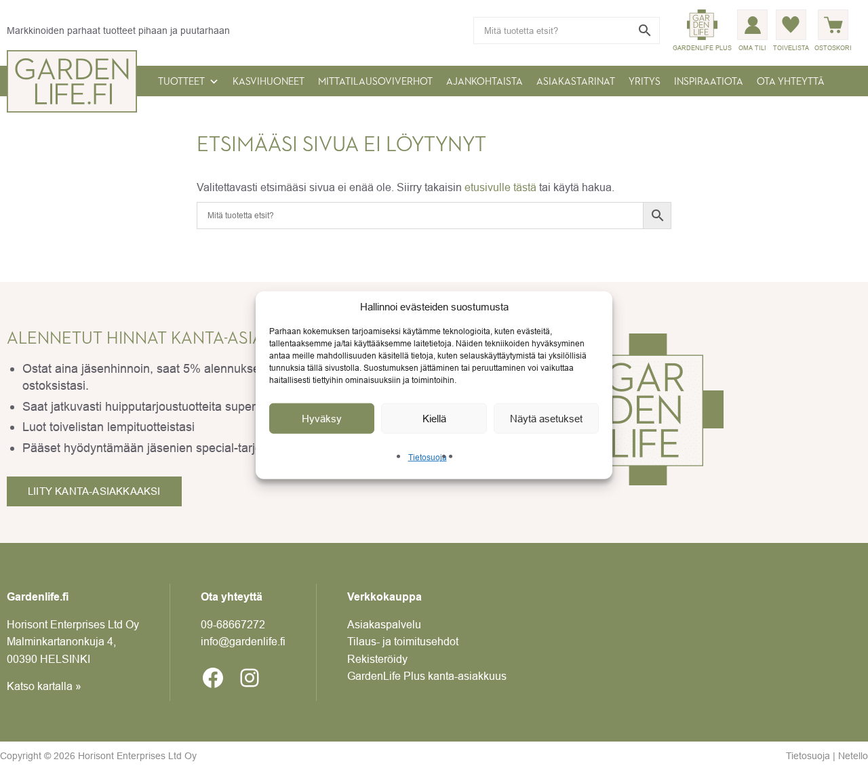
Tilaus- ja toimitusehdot (402, 641)
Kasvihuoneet (268, 82)
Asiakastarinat (575, 82)
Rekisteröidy (377, 659)
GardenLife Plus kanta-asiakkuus (427, 676)
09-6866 (233, 624)
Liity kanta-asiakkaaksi (94, 491)
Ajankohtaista (484, 82)
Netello (853, 755)
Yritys (644, 82)
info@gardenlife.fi (243, 641)
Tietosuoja (427, 457)
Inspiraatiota (708, 82)
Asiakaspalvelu (384, 624)
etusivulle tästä (500, 187)
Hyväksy (322, 418)
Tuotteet (181, 82)
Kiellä (434, 418)
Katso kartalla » (44, 686)
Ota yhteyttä (791, 82)
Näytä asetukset (546, 418)
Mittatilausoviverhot (375, 82)
